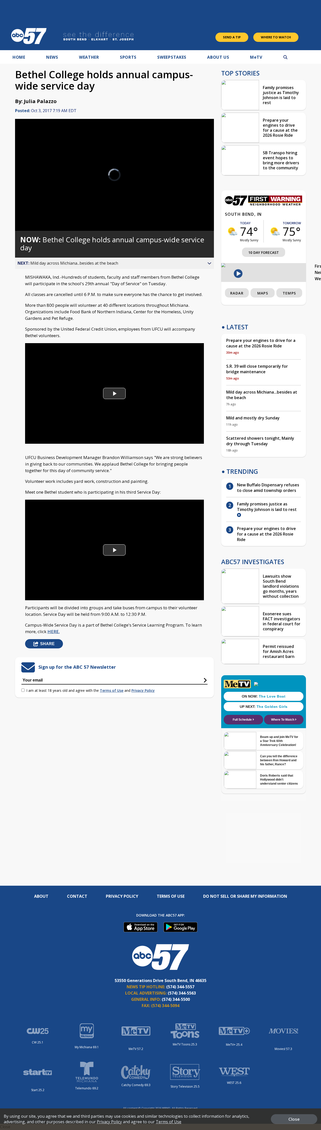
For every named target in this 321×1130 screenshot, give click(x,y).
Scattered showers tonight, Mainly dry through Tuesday (260, 440)
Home (19, 57)
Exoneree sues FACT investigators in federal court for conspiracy (281, 621)
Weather (89, 57)
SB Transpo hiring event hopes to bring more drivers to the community (281, 160)
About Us (218, 57)
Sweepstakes (171, 57)
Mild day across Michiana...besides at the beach (261, 394)
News (52, 57)
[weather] (232, 231)
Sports (128, 57)
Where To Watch (276, 37)
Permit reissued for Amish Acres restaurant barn (278, 651)
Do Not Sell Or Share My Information (245, 896)
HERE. (53, 631)
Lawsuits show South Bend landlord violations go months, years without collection (281, 586)
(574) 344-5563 (182, 993)
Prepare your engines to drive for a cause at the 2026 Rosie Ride (280, 127)
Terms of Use (111, 690)
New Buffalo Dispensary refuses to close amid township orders (268, 487)
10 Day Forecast (263, 252)
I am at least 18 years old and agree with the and (90, 690)
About (41, 896)
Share (47, 644)
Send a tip (232, 37)
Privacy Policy (143, 690)
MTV (256, 57)
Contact (77, 896)
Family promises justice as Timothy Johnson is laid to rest (281, 95)
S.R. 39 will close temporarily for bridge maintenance (257, 368)
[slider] (32, 209)
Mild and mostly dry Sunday (253, 418)
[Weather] (263, 204)
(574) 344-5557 (180, 987)
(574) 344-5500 (176, 999)
